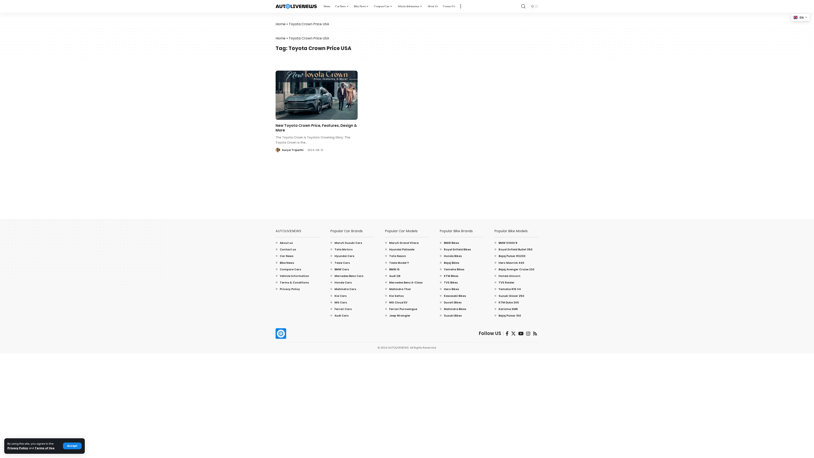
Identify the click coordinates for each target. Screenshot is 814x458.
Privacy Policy (17, 448)
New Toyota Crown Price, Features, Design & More (316, 128)
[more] (461, 6)
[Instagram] (528, 334)
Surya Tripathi (293, 150)
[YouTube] (521, 334)
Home (281, 24)
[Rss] (535, 334)
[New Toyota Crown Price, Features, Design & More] (317, 95)
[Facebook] (507, 334)
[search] (523, 6)
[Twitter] (513, 334)
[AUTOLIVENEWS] (296, 6)
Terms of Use (44, 448)
